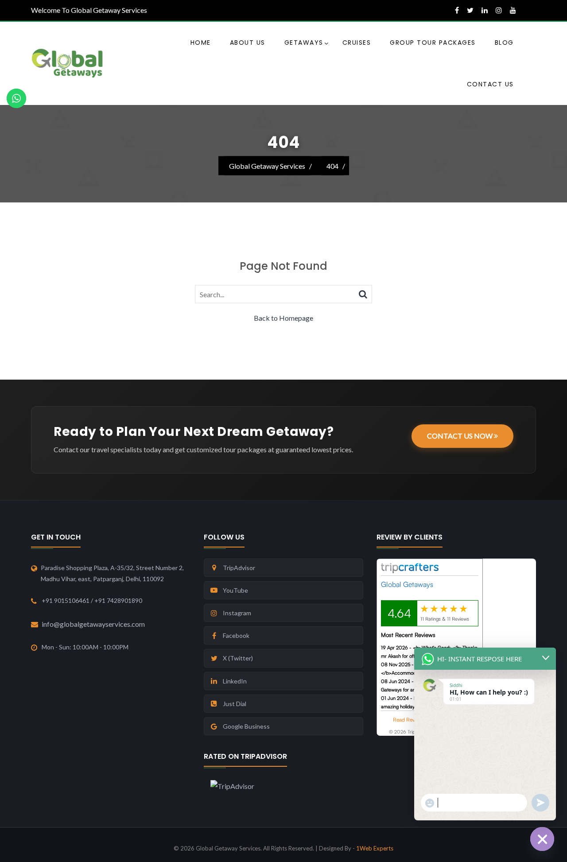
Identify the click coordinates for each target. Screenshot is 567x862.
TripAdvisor (239, 567)
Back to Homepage (283, 318)
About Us (247, 42)
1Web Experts (374, 848)
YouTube (235, 590)
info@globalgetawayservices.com (93, 624)
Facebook (236, 635)
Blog (504, 42)
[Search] (363, 293)
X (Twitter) (238, 658)
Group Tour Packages (433, 42)
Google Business (246, 726)
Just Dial (234, 703)
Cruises (356, 42)
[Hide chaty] (542, 839)
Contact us (490, 84)
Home (200, 42)
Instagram (237, 613)
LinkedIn (235, 681)
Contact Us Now (460, 435)
